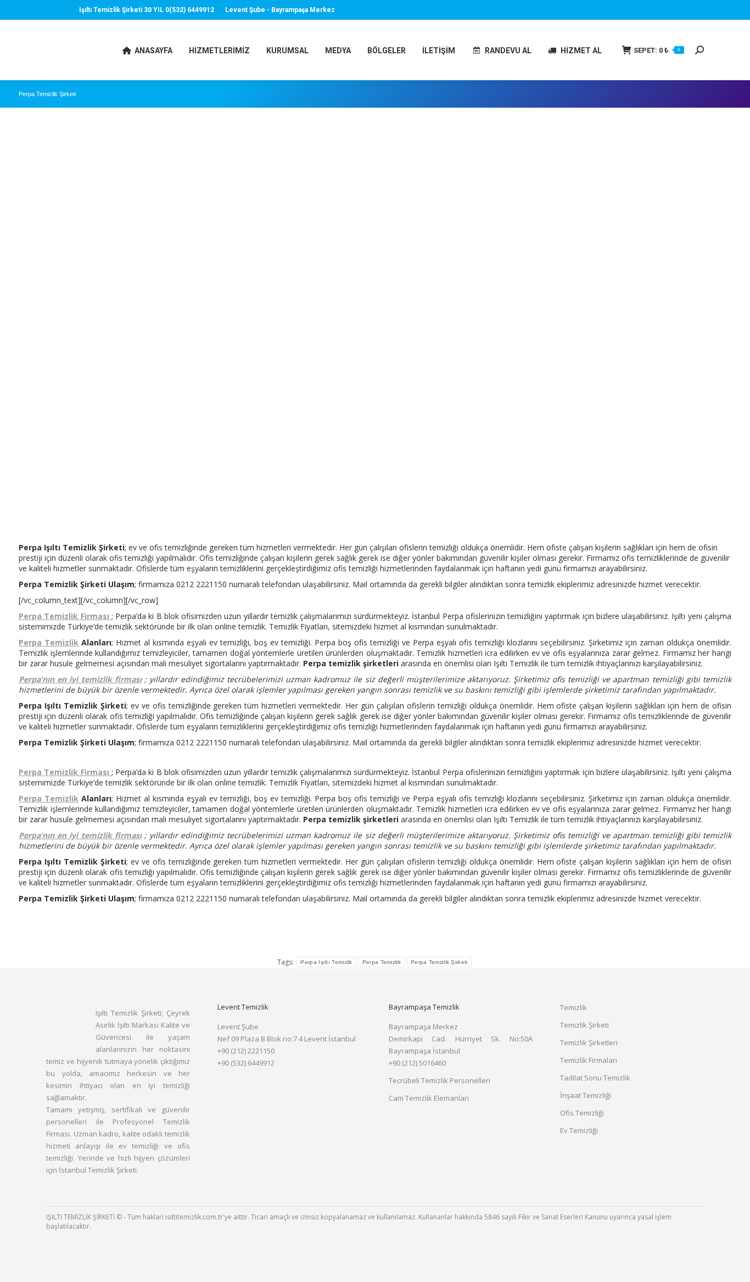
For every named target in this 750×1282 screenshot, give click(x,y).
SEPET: (657, 50)
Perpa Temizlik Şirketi (439, 962)
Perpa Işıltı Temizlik (326, 962)
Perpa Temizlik (49, 642)
